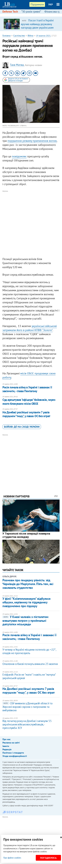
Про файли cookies (12, 857)
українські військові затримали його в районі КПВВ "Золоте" (29, 328)
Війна (30, 35)
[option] (31, 24)
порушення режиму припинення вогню (32, 141)
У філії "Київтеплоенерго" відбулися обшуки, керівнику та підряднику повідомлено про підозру (26, 602)
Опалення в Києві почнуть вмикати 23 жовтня (30, 664)
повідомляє (19, 156)
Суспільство (19, 35)
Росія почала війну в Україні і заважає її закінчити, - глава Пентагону (27, 389)
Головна (6, 35)
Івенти (5, 746)
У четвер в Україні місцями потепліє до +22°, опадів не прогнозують (29, 651)
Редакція (6, 749)
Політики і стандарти (13, 752)
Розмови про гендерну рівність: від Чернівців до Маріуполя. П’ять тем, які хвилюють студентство (27, 584)
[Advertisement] (31, 224)
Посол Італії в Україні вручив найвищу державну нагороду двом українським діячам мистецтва (37, 26)
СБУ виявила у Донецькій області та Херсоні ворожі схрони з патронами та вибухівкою (27, 706)
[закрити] (61, 837)
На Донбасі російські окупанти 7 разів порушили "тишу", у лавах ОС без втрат (26, 414)
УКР (50, 4)
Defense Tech (10, 11)
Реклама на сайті (11, 742)
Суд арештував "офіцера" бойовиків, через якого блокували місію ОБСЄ (28, 401)
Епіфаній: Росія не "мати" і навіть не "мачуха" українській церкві (29, 676)
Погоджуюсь (48, 858)
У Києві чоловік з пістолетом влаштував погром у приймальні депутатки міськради (25, 620)
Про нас (6, 739)
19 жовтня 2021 (43, 35)
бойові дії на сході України (22, 426)
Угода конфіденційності (14, 756)
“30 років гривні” (31, 11)
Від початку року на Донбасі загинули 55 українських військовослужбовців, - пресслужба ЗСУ (26, 724)
